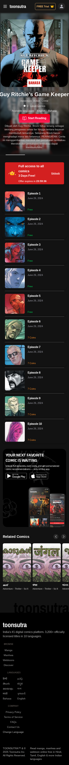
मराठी (5, 693)
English (21, 698)
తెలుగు (6, 683)
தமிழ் (20, 678)
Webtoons (8, 660)
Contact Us (13, 727)
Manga (8, 650)
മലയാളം (8, 688)
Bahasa (7, 698)
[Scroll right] (63, 536)
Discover (8, 665)
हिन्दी (5, 678)
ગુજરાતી (21, 693)
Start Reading (37, 118)
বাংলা (19, 688)
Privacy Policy (13, 712)
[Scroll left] (55, 536)
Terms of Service (13, 717)
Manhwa (8, 655)
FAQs (13, 722)
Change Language (13, 732)
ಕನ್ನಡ (20, 683)
